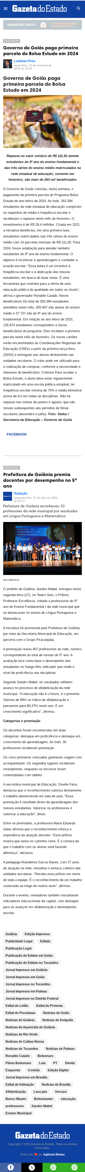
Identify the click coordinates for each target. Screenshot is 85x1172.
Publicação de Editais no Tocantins (32, 962)
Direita (70, 1063)
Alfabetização (16, 1091)
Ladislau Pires (24, 61)
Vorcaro (61, 1091)
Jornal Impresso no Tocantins (28, 984)
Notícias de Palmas (60, 1048)
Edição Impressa (37, 934)
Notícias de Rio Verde (22, 1034)
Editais (45, 941)
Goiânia (11, 934)
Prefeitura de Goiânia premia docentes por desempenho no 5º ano (40, 480)
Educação (11, 41)
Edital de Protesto (49, 1005)
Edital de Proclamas (20, 1013)
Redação (20, 493)
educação (68, 1099)
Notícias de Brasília (56, 1084)
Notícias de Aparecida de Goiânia (30, 1027)
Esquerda (13, 1070)
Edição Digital (58, 1070)
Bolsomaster (43, 1099)
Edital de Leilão (17, 1005)
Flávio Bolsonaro (18, 1063)
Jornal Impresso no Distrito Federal (32, 998)
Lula (42, 1063)
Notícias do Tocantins (22, 1048)
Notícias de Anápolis (57, 1020)
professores (15, 1106)
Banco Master (16, 1099)
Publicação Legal (18, 948)
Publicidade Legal (19, 941)
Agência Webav (54, 1154)
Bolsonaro (45, 1056)
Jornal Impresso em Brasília (26, 1077)
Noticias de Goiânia (20, 1020)
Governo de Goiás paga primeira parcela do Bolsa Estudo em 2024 (40, 50)
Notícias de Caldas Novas (25, 1041)
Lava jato (40, 1091)
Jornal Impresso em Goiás (25, 977)
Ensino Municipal (18, 1113)
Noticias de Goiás (56, 1013)
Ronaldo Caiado (18, 1056)
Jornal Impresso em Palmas (26, 991)
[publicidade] (42, 25)
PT (55, 1063)
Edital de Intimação (20, 1084)
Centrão (34, 1070)
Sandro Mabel (41, 1106)
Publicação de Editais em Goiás (29, 955)
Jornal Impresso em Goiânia (26, 970)
